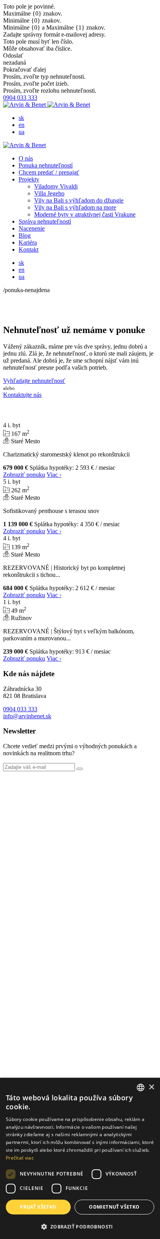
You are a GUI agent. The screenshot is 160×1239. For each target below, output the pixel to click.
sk (21, 118)
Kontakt (28, 249)
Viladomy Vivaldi (56, 186)
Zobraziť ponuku (24, 474)
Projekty (29, 179)
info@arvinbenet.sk (27, 716)
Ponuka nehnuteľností (46, 165)
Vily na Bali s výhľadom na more (75, 207)
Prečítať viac (20, 1157)
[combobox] (140, 1087)
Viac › (54, 474)
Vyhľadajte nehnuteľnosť (34, 380)
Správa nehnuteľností (45, 221)
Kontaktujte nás (22, 394)
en (21, 125)
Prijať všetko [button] (38, 1207)
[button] (80, 1226)
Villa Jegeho (49, 193)
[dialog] (80, 1158)
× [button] (151, 1087)
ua (21, 132)
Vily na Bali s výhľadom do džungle (78, 200)
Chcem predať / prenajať (49, 172)
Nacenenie (32, 228)
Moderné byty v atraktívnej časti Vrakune (85, 214)
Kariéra (28, 242)
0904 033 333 (20, 97)
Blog (25, 235)
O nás (26, 158)
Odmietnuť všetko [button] (114, 1207)
